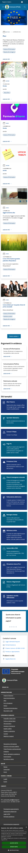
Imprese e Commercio (9, 726)
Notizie (8, 32)
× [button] (26, 827)
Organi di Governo (8, 696)
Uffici (5, 701)
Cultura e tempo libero (9, 721)
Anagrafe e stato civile (9, 718)
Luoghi (5, 779)
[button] (14, 850)
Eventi (5, 782)
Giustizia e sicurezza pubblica (11, 746)
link (6, 839)
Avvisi (7, 123)
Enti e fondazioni (8, 703)
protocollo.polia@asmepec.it (12, 800)
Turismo (6, 734)
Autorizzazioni (7, 757)
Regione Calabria (6, 2)
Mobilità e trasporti (9, 736)
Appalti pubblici (8, 729)
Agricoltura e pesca (9, 759)
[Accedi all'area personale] (21, 2)
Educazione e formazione (10, 744)
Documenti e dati (8, 711)
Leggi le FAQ (7, 814)
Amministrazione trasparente (11, 824)
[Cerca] (25, 7)
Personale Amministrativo (10, 708)
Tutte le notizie (13, 336)
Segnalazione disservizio (10, 811)
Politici (5, 706)
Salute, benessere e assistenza (12, 754)
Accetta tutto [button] (14, 843)
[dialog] (14, 839)
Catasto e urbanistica (9, 731)
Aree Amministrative (9, 698)
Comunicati (7, 769)
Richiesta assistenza (9, 817)
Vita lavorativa (7, 724)
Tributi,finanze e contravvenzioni (12, 749)
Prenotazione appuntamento (11, 809)
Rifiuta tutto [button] (14, 846)
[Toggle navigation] (3, 7)
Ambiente (6, 751)
